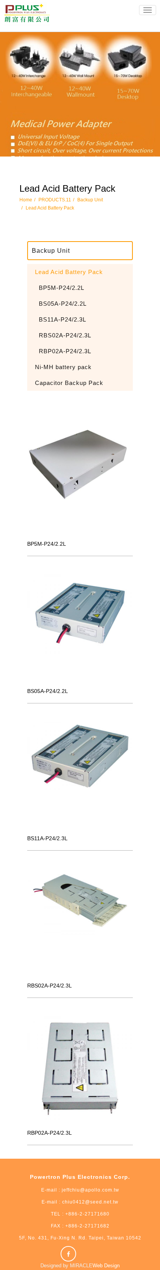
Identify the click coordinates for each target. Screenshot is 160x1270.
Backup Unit (90, 200)
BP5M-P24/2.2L (61, 287)
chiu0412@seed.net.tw (89, 1202)
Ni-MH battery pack (63, 367)
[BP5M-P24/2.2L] (80, 479)
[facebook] (69, 1253)
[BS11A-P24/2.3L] (80, 774)
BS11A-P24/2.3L (62, 319)
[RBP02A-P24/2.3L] (80, 1068)
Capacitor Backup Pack (69, 383)
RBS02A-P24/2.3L (65, 335)
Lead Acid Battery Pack (50, 208)
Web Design (106, 1265)
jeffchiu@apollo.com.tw (90, 1190)
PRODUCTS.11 (54, 200)
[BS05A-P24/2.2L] (80, 626)
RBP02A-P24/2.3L (65, 351)
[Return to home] (27, 14)
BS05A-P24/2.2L (63, 303)
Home (25, 200)
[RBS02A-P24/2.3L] (80, 921)
